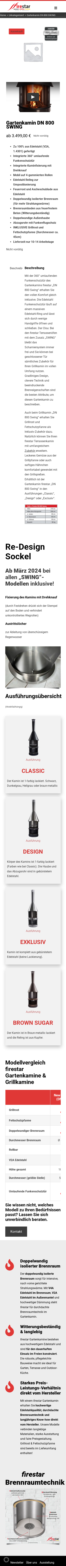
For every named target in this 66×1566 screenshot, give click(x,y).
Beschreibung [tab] (15, 268)
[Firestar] (18, 2)
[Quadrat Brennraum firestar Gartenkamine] (33, 1489)
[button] (6, 1559)
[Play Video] (33, 97)
